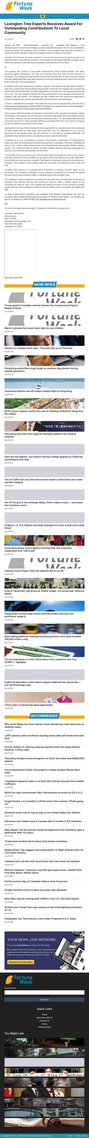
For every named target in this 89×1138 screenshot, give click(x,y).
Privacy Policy (44, 1027)
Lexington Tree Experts (66, 45)
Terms (44, 1024)
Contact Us (45, 1021)
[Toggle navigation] (42, 16)
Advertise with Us (44, 1018)
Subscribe (44, 999)
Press (44, 1014)
